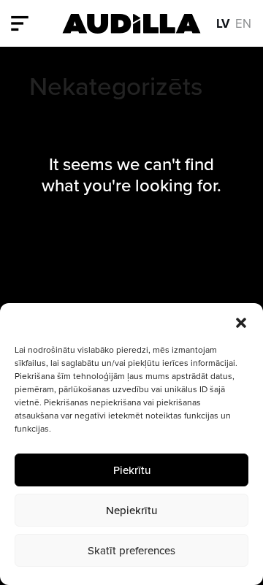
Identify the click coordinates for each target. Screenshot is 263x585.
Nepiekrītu (131, 510)
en (243, 23)
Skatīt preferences (131, 550)
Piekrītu (131, 470)
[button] (241, 321)
